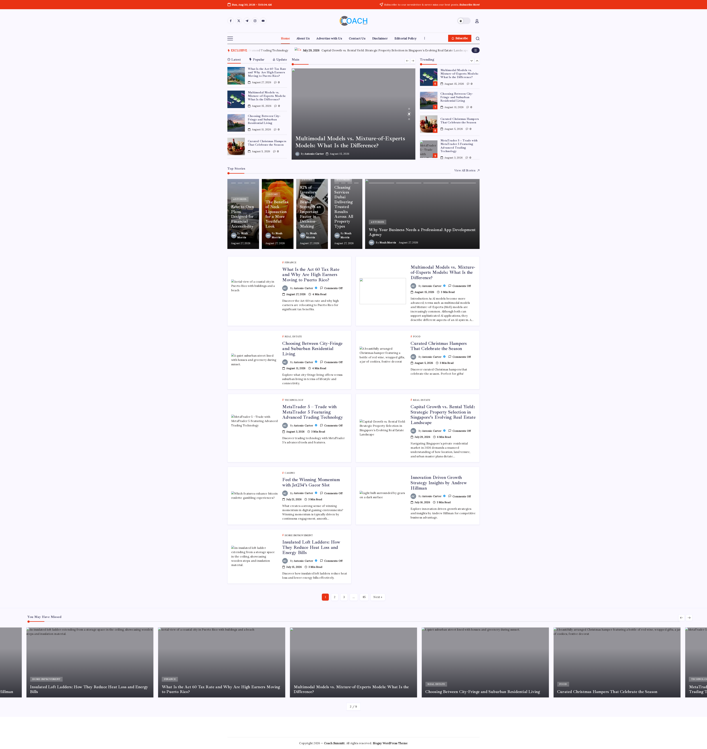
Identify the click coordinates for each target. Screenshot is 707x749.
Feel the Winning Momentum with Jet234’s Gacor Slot (338, 50)
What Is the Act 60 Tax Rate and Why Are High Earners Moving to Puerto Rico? (267, 72)
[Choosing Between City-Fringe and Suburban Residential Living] (354, 114)
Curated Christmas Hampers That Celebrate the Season (267, 143)
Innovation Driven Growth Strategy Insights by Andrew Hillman (451, 50)
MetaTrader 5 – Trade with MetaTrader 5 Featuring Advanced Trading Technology (458, 146)
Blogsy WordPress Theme (390, 743)
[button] (464, 20)
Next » (377, 597)
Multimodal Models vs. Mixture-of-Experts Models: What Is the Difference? (267, 96)
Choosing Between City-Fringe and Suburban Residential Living (264, 119)
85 (364, 597)
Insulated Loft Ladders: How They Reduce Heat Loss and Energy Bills (311, 547)
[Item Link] (236, 76)
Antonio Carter (314, 153)
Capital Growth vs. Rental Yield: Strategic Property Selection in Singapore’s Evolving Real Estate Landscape (443, 414)
